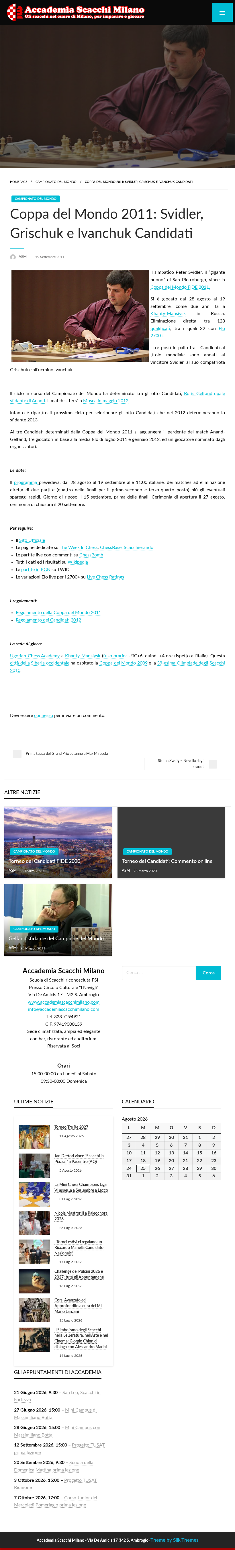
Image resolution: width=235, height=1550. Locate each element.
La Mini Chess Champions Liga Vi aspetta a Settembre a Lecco (81, 1188)
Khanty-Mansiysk (168, 313)
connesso (43, 715)
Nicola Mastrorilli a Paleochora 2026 (80, 1216)
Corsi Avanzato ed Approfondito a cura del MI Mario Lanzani (78, 1306)
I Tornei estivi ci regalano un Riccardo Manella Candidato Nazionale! (78, 1247)
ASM (23, 257)
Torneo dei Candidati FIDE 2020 (44, 861)
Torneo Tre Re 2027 (71, 1127)
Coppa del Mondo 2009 (123, 663)
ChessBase (111, 547)
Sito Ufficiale (32, 540)
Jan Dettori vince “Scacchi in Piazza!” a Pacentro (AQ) (79, 1159)
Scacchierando (138, 547)
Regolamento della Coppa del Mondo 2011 (58, 612)
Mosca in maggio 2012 (105, 400)
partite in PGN (35, 569)
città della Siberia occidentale (39, 663)
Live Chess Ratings (105, 577)
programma (26, 482)
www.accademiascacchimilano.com (63, 1002)
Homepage (18, 181)
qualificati (160, 328)
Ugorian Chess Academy (35, 656)
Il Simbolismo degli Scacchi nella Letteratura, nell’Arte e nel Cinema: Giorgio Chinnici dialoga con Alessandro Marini (81, 1338)
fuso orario (114, 656)
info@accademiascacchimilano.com (63, 1009)
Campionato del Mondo (56, 181)
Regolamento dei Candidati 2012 (48, 620)
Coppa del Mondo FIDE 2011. (180, 287)
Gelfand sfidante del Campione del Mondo (56, 938)
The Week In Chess (79, 547)
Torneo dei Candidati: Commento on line (167, 861)
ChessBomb (91, 555)
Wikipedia (78, 562)
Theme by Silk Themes (174, 1540)
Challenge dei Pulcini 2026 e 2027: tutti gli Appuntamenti (79, 1274)
